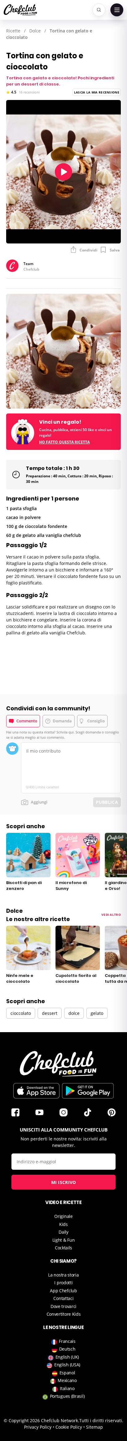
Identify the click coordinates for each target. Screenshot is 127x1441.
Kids (63, 1224)
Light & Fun (63, 1240)
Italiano (67, 1388)
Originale (63, 1216)
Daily (63, 1232)
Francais (67, 1341)
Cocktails (63, 1248)
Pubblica (107, 802)
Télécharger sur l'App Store (36, 1090)
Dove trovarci (63, 1306)
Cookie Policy (68, 1427)
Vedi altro (111, 914)
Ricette (13, 31)
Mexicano (67, 1380)
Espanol (67, 1373)
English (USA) (67, 1365)
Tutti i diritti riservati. (101, 1420)
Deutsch (67, 1349)
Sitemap (94, 1427)
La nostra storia (63, 1275)
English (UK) (67, 1357)
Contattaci (63, 1298)
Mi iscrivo (63, 1182)
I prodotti (63, 1282)
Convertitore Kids (64, 1314)
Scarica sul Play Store (88, 1090)
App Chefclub (63, 1291)
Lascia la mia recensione (96, 92)
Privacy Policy (37, 1427)
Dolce (35, 31)
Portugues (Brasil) (67, 1396)
